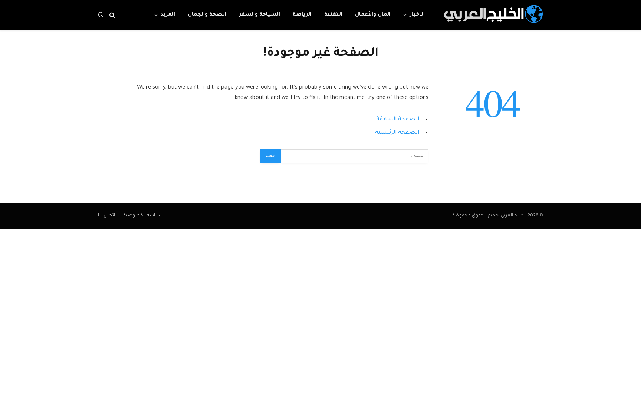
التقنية (333, 14)
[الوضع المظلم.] (101, 15)
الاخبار (417, 14)
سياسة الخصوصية (142, 215)
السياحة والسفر (259, 14)
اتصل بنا (106, 215)
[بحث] (112, 15)
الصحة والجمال (207, 14)
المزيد (168, 14)
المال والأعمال (373, 14)
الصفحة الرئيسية (397, 133)
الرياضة (302, 14)
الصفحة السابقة (397, 119)
